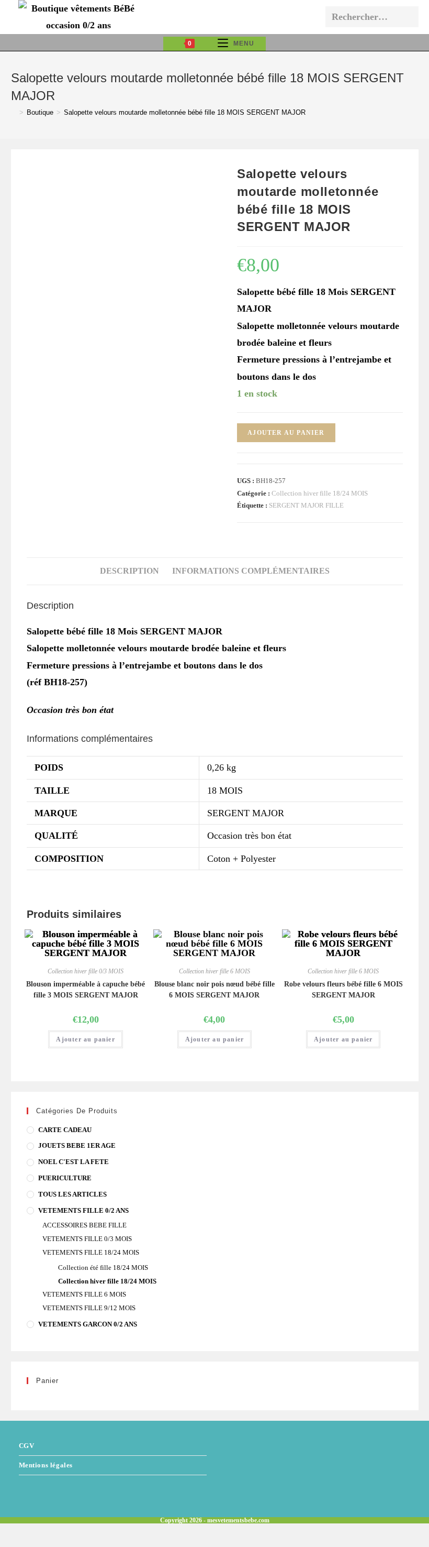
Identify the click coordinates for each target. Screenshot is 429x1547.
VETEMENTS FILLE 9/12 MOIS (89, 1308)
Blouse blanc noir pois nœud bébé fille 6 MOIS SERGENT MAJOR (214, 989)
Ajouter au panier (285, 432)
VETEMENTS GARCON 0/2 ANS (87, 1324)
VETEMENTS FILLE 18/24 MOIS (90, 1252)
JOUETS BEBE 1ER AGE (77, 1145)
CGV (27, 1446)
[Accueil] (13, 112)
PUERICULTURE (65, 1178)
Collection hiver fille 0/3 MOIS (85, 971)
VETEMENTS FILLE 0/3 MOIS (87, 1239)
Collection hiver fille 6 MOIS (214, 971)
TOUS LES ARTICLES (72, 1194)
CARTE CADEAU (65, 1130)
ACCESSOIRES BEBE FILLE (84, 1225)
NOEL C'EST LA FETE (73, 1162)
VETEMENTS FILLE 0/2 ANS (83, 1210)
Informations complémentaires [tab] (251, 571)
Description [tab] (129, 571)
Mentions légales (46, 1465)
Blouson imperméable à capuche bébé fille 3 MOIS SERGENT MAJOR (85, 989)
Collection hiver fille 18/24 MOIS (320, 493)
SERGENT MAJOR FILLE (306, 505)
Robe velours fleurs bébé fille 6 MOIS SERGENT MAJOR (343, 989)
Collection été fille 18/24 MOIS (103, 1267)
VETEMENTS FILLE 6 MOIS (84, 1294)
